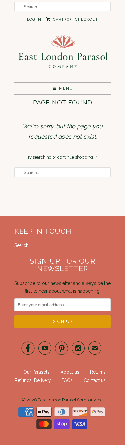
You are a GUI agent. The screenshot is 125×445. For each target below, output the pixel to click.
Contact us (95, 380)
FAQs (67, 380)
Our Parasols (36, 372)
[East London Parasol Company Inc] (62, 55)
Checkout (86, 19)
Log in (34, 19)
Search (21, 245)
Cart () (61, 19)
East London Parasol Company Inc (70, 399)
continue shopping (75, 157)
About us (70, 372)
